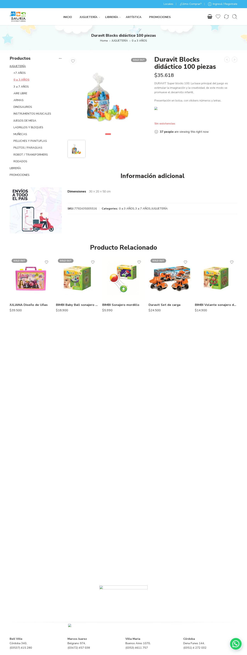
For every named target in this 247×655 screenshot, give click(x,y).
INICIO (67, 17)
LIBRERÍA (111, 17)
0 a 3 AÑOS (139, 41)
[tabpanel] (108, 97)
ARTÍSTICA (133, 17)
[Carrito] (209, 16)
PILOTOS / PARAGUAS (28, 148)
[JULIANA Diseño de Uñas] (31, 278)
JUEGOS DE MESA (25, 120)
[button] (236, 644)
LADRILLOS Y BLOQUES (28, 127)
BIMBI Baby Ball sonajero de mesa (77, 305)
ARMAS (19, 100)
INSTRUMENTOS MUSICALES (32, 114)
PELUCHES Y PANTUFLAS (30, 141)
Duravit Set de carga (164, 305)
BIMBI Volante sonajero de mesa (216, 305)
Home (104, 41)
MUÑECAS (20, 134)
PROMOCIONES (160, 17)
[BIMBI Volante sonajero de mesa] (216, 278)
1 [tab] (108, 137)
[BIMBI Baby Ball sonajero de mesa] (77, 278)
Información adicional (152, 176)
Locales (168, 4)
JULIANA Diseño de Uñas (29, 305)
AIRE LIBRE (20, 93)
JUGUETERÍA (88, 17)
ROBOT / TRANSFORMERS (31, 155)
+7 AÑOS (20, 73)
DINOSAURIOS (23, 107)
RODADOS (20, 161)
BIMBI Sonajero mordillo (120, 305)
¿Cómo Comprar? (191, 4)
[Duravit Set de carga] (170, 278)
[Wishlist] (73, 61)
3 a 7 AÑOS (143, 208)
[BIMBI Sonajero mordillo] (123, 278)
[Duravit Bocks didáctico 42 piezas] (227, 59)
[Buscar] (234, 16)
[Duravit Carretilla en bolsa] (234, 59)
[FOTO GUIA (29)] (108, 96)
